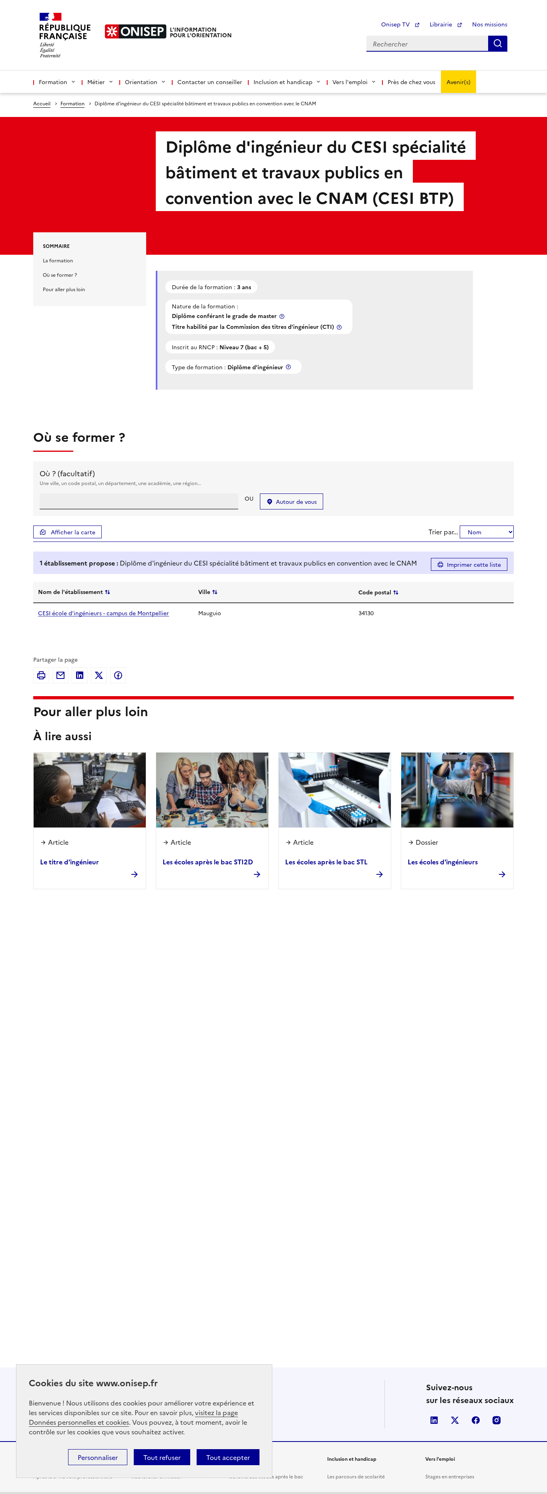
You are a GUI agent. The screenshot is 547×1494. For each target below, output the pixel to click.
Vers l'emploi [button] (350, 82)
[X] (99, 675)
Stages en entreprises (449, 1476)
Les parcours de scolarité (356, 1476)
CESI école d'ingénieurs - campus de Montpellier (103, 613)
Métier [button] (96, 82)
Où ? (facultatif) (67, 473)
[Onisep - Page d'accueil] (136, 31)
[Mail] (60, 675)
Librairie (442, 24)
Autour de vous (296, 501)
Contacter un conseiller (209, 82)
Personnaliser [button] (98, 1457)
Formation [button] (53, 82)
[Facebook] (118, 675)
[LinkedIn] (80, 675)
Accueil (41, 103)
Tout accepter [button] (228, 1457)
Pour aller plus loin (64, 289)
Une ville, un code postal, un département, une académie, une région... (120, 482)
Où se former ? (60, 274)
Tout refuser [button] (162, 1457)
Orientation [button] (141, 82)
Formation (72, 103)
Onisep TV (396, 24)
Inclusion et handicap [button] (282, 82)
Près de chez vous (411, 82)
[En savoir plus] (283, 316)
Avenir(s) (458, 82)
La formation (58, 260)
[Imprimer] (41, 675)
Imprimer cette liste (474, 564)
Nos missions (489, 24)
